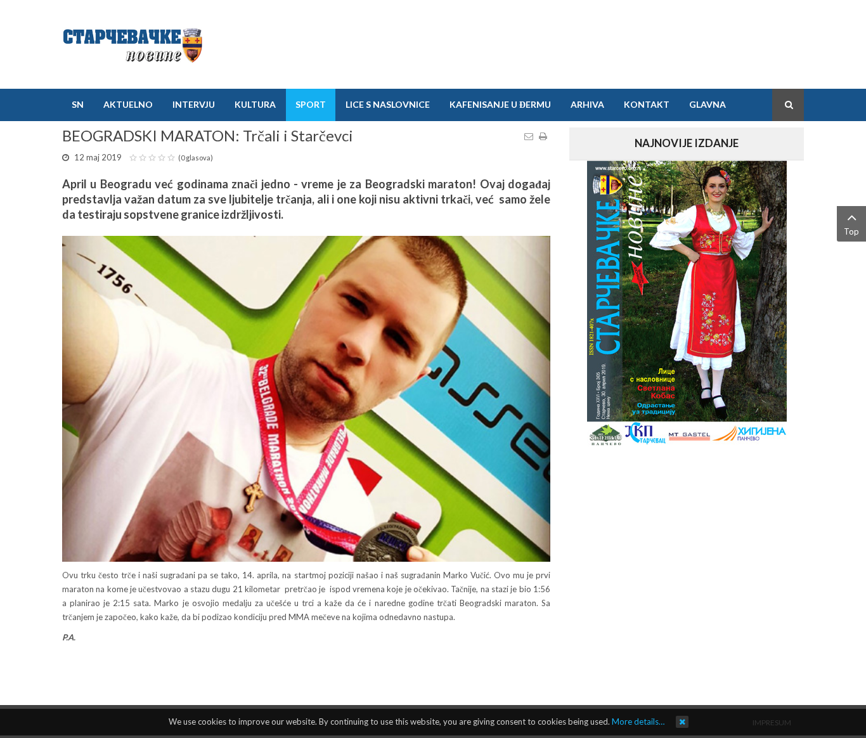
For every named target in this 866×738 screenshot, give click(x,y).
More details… (638, 721)
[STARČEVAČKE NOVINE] (132, 44)
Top (851, 231)
